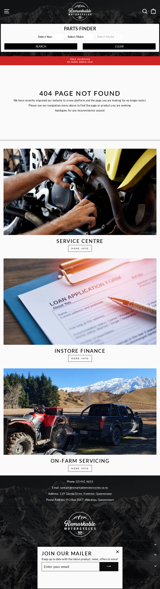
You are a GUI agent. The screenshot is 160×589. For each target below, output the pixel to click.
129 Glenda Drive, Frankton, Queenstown (86, 493)
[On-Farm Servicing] (80, 411)
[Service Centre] (80, 192)
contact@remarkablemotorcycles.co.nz (84, 487)
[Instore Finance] (80, 301)
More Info (80, 248)
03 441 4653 (84, 481)
